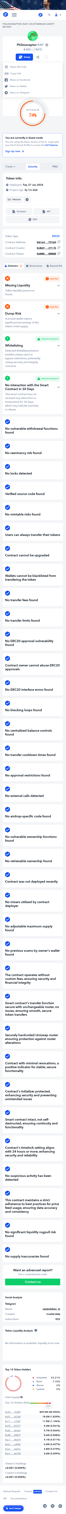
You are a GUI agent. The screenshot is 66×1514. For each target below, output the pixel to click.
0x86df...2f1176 (46, 247)
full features (51, 145)
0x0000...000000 (46, 253)
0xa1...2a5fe (13, 1449)
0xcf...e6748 (13, 1453)
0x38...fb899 (13, 1412)
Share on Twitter (18, 86)
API (5, 1498)
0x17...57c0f (13, 1421)
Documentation (19, 1498)
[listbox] (37, 57)
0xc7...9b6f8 (13, 1439)
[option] (33, 67)
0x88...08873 (13, 1435)
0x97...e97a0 (13, 1416)
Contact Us (51, 1491)
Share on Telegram (19, 92)
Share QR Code (18, 66)
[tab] (10, 166)
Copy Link (15, 73)
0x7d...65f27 (13, 1425)
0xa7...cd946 (13, 1444)
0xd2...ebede (13, 1430)
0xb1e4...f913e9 (46, 242)
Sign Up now (12, 151)
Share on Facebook (20, 79)
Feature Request (11, 1491)
